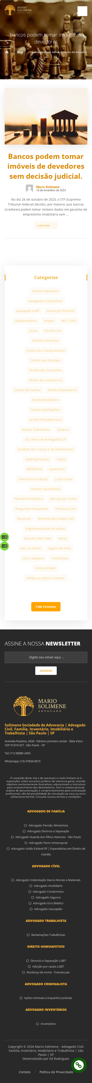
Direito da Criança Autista (45, 350)
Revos (62, 538)
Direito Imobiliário (45, 400)
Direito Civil (53, 331)
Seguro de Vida (59, 548)
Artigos (49, 321)
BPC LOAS (69, 321)
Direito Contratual (45, 340)
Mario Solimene (47, 187)
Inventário (57, 469)
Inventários (48, 1024)
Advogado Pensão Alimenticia (48, 825)
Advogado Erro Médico (48, 903)
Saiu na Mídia (30, 548)
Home (61, 459)
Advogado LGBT (28, 311)
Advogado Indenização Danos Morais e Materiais (48, 880)
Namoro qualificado (45, 489)
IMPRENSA (34, 469)
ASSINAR (46, 671)
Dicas (33, 331)
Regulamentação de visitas (45, 528)
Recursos (24, 518)
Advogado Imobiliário (48, 886)
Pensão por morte (63, 499)
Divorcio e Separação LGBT (48, 961)
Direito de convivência (45, 380)
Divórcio (63, 429)
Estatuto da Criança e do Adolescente (45, 449)
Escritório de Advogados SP (45, 439)
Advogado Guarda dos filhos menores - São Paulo (48, 837)
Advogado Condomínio (48, 892)
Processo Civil (65, 509)
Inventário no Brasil (33, 479)
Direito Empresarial (62, 390)
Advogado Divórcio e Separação (48, 831)
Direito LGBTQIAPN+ (46, 410)
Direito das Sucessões (45, 370)
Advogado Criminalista (45, 301)
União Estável (46, 568)
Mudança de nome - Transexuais (48, 972)
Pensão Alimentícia (29, 499)
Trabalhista (59, 558)
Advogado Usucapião (48, 909)
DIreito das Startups (46, 360)
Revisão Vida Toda (37, 538)
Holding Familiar (37, 459)
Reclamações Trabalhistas (48, 935)
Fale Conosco (46, 606)
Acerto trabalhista (45, 291)
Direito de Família (27, 390)
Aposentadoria (26, 321)
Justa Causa (63, 479)
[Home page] (6, 52)
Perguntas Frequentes (31, 509)
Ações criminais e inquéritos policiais (48, 998)
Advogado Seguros (48, 897)
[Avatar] (29, 188)
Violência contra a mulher (45, 578)
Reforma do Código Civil (56, 518)
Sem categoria (33, 558)
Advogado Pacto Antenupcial (48, 843)
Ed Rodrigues (59, 1058)
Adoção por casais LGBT (48, 966)
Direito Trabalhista (36, 429)
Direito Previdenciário (45, 419)
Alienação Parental (61, 311)
